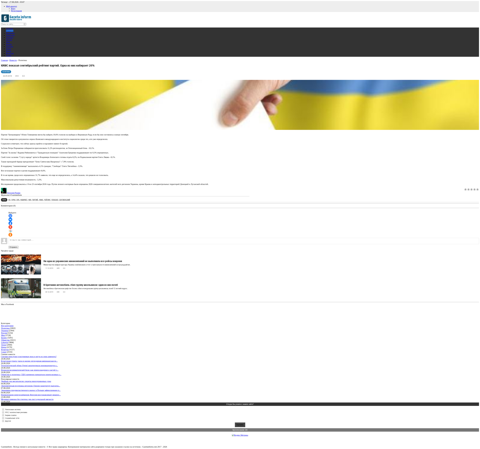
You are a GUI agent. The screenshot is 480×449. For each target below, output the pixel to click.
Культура (5, 349)
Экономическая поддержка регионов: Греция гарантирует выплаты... (30, 386)
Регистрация (16, 11)
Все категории (7, 326)
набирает (23, 200)
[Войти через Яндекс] (10, 227)
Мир (3, 335)
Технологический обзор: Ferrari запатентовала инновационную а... (29, 365)
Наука (3, 347)
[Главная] (17, 22)
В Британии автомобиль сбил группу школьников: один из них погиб (81, 284)
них (29, 200)
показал (55, 200)
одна (13, 200)
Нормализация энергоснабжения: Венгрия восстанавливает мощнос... (31, 395)
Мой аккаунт (11, 6)
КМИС (41, 200)
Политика (6, 72)
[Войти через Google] (10, 231)
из (9, 200)
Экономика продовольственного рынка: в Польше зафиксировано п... (31, 390)
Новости (13, 60)
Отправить (14, 247)
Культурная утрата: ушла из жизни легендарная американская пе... (29, 361)
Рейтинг (47, 200)
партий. (35, 200)
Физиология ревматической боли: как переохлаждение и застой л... (29, 370)
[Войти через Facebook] (10, 223)
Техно (3, 345)
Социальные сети (12, 418)
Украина (4, 331)
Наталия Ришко (13, 193)
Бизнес (4, 338)
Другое (8, 421)
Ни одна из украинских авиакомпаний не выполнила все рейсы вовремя (83, 261)
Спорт (3, 352)
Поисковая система (12, 409)
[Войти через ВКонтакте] (10, 219)
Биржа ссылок (10, 415)
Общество (5, 340)
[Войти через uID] (10, 216)
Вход (13, 9)
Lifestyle (4, 342)
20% (17, 200)
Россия (4, 333)
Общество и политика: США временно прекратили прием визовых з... (31, 375)
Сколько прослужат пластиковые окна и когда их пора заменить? (28, 357)
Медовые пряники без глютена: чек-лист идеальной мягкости (27, 399)
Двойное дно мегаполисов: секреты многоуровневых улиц (26, 381)
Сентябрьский (64, 200)
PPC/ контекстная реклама (16, 412)
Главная (4, 60)
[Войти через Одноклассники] (10, 235)
